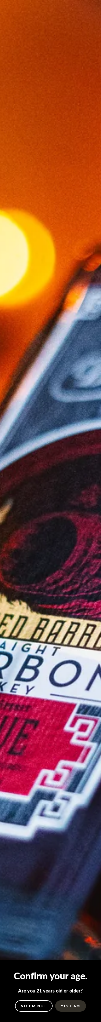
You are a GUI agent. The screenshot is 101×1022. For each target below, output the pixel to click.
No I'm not (34, 1006)
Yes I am (70, 1006)
